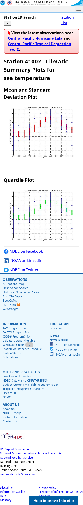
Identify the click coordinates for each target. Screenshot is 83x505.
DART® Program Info (16, 332)
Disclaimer (7, 488)
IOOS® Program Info (16, 336)
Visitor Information (15, 417)
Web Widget (10, 309)
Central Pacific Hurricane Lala (35, 38)
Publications (10, 357)
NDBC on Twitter (24, 269)
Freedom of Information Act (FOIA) (61, 492)
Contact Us (10, 421)
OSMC (7, 397)
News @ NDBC (59, 340)
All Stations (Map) (14, 284)
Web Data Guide (13, 345)
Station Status (12, 353)
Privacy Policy (47, 488)
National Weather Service (16, 458)
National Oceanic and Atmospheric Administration (32, 453)
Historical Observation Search (22, 292)
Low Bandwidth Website (18, 376)
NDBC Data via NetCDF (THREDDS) (25, 380)
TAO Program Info (14, 328)
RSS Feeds (10, 305)
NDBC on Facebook (26, 251)
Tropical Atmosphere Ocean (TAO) (24, 389)
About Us (9, 409)
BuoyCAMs (10, 300)
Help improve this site (53, 500)
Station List (67, 20)
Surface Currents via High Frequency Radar (30, 385)
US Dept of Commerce (14, 449)
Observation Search (15, 288)
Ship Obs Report (13, 296)
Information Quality (12, 492)
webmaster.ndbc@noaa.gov (17, 474)
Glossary (5, 500)
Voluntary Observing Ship (19, 341)
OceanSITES (10, 393)
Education (56, 328)
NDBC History (12, 413)
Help (3, 496)
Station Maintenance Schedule (22, 349)
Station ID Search (20, 17)
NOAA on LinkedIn (25, 260)
